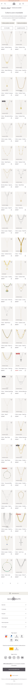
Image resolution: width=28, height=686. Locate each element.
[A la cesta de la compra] (11, 49)
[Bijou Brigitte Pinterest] (18, 657)
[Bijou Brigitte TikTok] (5, 657)
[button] (19, 3)
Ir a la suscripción (14, 669)
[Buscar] (5, 3)
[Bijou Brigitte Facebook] (14, 657)
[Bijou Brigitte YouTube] (22, 657)
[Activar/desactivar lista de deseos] (11, 32)
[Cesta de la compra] (26, 3)
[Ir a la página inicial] (14, 3)
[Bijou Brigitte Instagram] (9, 657)
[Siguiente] (25, 583)
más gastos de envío (14, 679)
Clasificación (21, 28)
